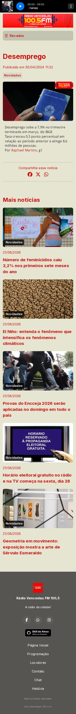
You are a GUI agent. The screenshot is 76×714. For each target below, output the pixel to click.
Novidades (12, 75)
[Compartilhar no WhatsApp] (46, 175)
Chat (38, 680)
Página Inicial (38, 645)
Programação (38, 654)
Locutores (38, 663)
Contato (38, 671)
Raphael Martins (24, 150)
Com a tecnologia (32, 706)
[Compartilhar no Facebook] (30, 175)
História (38, 689)
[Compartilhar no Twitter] (38, 175)
